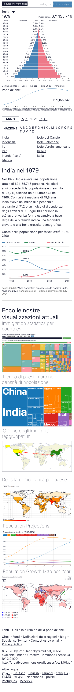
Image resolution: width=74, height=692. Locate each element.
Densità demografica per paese (34, 479)
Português (9, 681)
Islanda (7, 160)
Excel (24, 86)
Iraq (4, 151)
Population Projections (26, 526)
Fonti (5, 630)
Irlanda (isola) (11, 156)
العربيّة (6, 673)
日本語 (6, 677)
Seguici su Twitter (15, 640)
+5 (45, 119)
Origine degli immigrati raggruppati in (25, 433)
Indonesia (9, 142)
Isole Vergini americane (53, 146)
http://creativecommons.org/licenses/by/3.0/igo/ (37, 662)
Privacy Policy (12, 644)
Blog (63, 637)
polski (50, 677)
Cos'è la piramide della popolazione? (38, 630)
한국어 (18, 677)
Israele (41, 151)
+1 (41, 119)
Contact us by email (45, 640)
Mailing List (45, 4)
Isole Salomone (48, 142)
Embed (33, 86)
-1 (26, 119)
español (47, 673)
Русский (26, 681)
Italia (40, 156)
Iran (4, 146)
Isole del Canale (48, 137)
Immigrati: (59, 86)
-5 (22, 119)
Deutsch (19, 673)
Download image (10, 86)
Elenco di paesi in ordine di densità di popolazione (30, 379)
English (33, 673)
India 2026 (46, 86)
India (5, 137)
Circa (5, 637)
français (62, 673)
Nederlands (35, 677)
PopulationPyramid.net (15, 3)
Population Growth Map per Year (37, 571)
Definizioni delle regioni (40, 637)
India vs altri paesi (62, 4)
